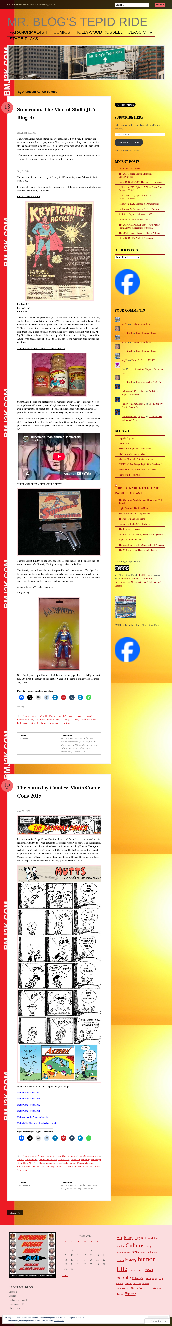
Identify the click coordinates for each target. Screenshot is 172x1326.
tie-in (62, 723)
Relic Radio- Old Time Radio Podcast (137, 490)
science (145, 1283)
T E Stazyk (127, 332)
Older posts (15, 1212)
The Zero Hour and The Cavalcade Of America (141, 544)
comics (64, 741)
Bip (46, 1155)
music (141, 1270)
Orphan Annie (69, 1162)
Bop (59, 1155)
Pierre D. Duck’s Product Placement (136, 238)
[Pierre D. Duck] (127, 664)
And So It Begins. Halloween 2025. (136, 214)
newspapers (66, 1188)
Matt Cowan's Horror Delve (132, 453)
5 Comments (24, 1185)
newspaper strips (53, 1162)
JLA (64, 716)
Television (77, 751)
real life (137, 1283)
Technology (66, 751)
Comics (61, 32)
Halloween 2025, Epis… (133, 391)
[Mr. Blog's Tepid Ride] (127, 296)
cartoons (69, 738)
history (64, 744)
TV (84, 751)
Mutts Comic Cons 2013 (28, 1098)
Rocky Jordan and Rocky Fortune (134, 513)
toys (68, 723)
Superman (53, 723)
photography (151, 1278)
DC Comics (50, 716)
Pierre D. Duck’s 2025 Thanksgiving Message (140, 181)
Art (62, 738)
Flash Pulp (124, 443)
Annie (41, 1155)
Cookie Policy (59, 1320)
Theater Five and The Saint (132, 518)
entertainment (123, 1251)
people (90, 744)
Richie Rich (38, 1166)
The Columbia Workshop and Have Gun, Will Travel (140, 501)
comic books (79, 1185)
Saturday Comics (76, 1166)
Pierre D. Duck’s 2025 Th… (144, 360)
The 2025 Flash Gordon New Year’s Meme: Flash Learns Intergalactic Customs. (139, 226)
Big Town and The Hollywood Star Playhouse (141, 534)
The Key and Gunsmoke (130, 529)
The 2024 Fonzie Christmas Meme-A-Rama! (140, 232)
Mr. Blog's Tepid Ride (77, 22)
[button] (60, 825)
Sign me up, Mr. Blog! (129, 142)
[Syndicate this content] (116, 487)
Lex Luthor (39, 719)
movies (82, 744)
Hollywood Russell (99, 32)
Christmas (89, 738)
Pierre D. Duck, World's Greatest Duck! (138, 469)
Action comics (29, 716)
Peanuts (27, 1166)
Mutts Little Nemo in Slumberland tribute (37, 1122)
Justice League (74, 716)
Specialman (42, 723)
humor (71, 744)
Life (76, 744)
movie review (53, 719)
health (120, 1260)
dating (148, 1246)
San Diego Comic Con (56, 1166)
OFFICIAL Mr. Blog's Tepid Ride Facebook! (140, 464)
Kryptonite (88, 716)
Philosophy (138, 1278)
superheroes (73, 748)
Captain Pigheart (127, 438)
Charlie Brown (69, 1155)
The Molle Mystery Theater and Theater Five (140, 550)
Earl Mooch (63, 1159)
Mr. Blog (65, 719)
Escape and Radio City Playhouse (134, 523)
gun (59, 716)
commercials (73, 741)
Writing (130, 1293)
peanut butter (29, 723)
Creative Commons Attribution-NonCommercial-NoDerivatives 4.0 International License (138, 582)
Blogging (132, 1237)
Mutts (41, 1162)
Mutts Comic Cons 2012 (28, 1104)
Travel (120, 1294)
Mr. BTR (33, 1162)
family (135, 1252)
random (128, 1283)
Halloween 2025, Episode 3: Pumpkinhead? (139, 203)
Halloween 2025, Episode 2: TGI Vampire (139, 208)
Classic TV (140, 32)
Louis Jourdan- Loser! (129, 168)
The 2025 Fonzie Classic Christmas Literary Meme (135, 175)
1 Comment (24, 738)
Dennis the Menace (48, 1159)
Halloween (151, 1251)
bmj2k (41, 716)
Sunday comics (92, 1166)
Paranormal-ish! (29, 32)
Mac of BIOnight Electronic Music (135, 448)
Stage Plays (24, 39)
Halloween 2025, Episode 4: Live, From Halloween (135, 197)
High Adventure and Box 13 (132, 539)
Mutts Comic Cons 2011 (28, 1110)
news (149, 1269)
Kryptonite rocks (25, 719)
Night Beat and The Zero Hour (133, 508)
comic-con (95, 1155)
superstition (123, 1288)
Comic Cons (83, 1155)
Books (144, 1238)
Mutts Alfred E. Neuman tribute (32, 1116)
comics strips (31, 1159)
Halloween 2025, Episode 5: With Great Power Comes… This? (141, 188)
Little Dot (75, 1159)
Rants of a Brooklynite (129, 474)
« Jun (65, 1275)
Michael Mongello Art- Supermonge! (136, 459)
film (90, 741)
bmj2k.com (144, 575)
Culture (84, 741)
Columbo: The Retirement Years (134, 219)
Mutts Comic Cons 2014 (28, 1092)
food (95, 741)
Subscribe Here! (130, 117)
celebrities (78, 738)
